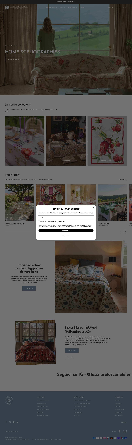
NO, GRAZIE (66, 235)
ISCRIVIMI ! (66, 231)
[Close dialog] (94, 207)
